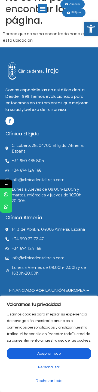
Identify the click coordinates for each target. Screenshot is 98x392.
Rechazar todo (49, 381)
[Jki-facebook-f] (9, 121)
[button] (91, 29)
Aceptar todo (49, 353)
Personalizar (49, 367)
